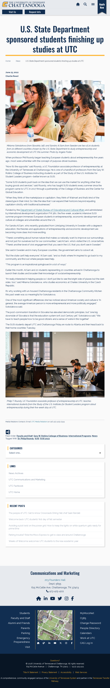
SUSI (37, 439)
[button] (85, 4)
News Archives (16, 473)
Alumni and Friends (19, 623)
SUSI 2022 (45, 439)
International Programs (80, 436)
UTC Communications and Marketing (27, 479)
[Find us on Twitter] (60, 599)
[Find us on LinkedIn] (46, 599)
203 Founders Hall (55, 580)
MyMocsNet (87, 613)
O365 (83, 618)
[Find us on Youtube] (55, 643)
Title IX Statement (30, 672)
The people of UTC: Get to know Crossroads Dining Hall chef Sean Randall (45, 513)
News (94, 436)
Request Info (35, 12)
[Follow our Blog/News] (44, 643)
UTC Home (14, 492)
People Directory (90, 628)
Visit (27, 647)
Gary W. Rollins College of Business (51, 436)
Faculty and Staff (25, 436)
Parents (25, 628)
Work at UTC (87, 638)
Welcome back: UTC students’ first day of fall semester (35, 519)
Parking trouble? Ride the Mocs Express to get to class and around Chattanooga (47, 535)
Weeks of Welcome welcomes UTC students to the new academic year (43, 541)
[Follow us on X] (61, 643)
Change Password (90, 623)
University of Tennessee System (62, 678)
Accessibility (66, 672)
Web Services (81, 672)
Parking (25, 633)
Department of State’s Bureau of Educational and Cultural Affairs (52, 210)
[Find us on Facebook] (71, 643)
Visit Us (12, 12)
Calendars (86, 633)
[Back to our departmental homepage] (38, 643)
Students (25, 613)
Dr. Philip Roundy (26, 439)
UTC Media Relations (39, 422)
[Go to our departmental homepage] (39, 599)
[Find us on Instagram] (67, 599)
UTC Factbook (16, 486)
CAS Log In (86, 643)
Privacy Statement (49, 672)
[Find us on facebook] (72, 599)
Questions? (55, 661)
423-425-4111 (56, 591)
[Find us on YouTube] (53, 599)
